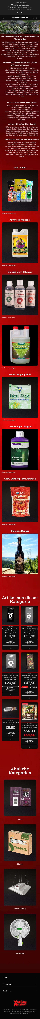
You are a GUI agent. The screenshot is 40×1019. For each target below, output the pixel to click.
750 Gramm (25, 687)
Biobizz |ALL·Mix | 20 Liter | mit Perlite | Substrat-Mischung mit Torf (29, 631)
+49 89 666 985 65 (21, 3)
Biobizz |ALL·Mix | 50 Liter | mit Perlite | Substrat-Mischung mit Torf (10, 677)
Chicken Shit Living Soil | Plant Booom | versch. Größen (29, 677)
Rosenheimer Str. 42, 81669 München (21, 9)
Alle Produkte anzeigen (8, 213)
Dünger (29, 673)
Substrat (10, 627)
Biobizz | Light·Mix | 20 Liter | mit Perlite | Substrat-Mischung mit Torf (10, 631)
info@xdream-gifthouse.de (21, 5)
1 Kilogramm (33, 687)
